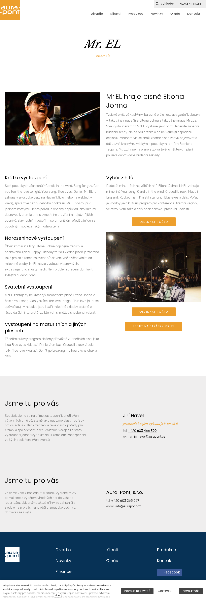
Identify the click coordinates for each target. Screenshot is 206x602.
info (118, 506)
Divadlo (63, 550)
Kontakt (165, 560)
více (57, 595)
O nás (112, 560)
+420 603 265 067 (125, 501)
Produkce (166, 550)
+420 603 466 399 (142, 431)
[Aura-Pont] (10, 10)
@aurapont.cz (131, 506)
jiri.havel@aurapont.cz (149, 436)
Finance (64, 571)
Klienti (112, 550)
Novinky (63, 560)
